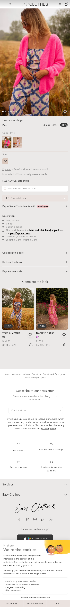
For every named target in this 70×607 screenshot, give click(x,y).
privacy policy (48, 428)
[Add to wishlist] (65, 111)
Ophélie (6, 169)
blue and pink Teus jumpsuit (44, 230)
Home (7, 374)
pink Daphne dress (20, 233)
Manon (6, 174)
